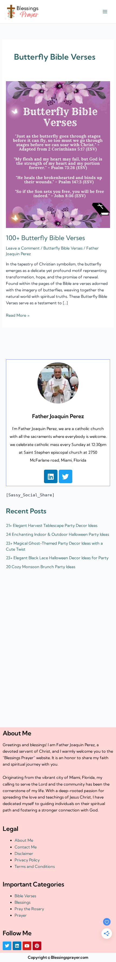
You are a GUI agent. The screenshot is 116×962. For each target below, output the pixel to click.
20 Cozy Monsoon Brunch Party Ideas (40, 566)
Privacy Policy (27, 860)
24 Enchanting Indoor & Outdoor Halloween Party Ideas (57, 534)
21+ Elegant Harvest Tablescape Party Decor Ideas (51, 525)
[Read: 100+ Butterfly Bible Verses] (58, 154)
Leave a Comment (23, 248)
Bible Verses (25, 895)
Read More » (17, 315)
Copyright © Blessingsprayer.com (58, 957)
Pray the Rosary (29, 908)
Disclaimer (24, 853)
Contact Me (26, 847)
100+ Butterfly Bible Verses (45, 238)
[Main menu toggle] (105, 12)
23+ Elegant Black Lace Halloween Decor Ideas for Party (57, 557)
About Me (24, 840)
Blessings (22, 902)
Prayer (21, 915)
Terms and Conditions (35, 866)
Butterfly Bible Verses (63, 248)
